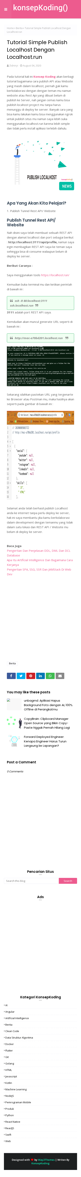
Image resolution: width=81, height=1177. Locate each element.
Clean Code (12, 1031)
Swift (8, 1134)
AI (6, 1005)
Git (7, 1057)
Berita (19, 28)
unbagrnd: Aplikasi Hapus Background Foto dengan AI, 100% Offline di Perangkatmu (48, 704)
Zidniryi (13, 65)
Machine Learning (16, 1089)
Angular (10, 1011)
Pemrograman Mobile (18, 1102)
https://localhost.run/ (55, 275)
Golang (9, 1063)
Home (10, 28)
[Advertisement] (40, 616)
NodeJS (9, 1096)
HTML (8, 1070)
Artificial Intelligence (17, 1018)
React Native (12, 1121)
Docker (9, 1044)
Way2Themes (46, 1160)
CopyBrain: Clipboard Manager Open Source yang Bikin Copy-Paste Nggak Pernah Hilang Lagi (47, 723)
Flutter (9, 1050)
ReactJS (9, 1128)
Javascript (11, 1076)
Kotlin (8, 1083)
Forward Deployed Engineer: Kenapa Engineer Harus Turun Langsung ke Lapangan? (45, 741)
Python (9, 1115)
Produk (9, 1109)
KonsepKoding (40, 1163)
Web (8, 1141)
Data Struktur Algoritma (19, 1037)
